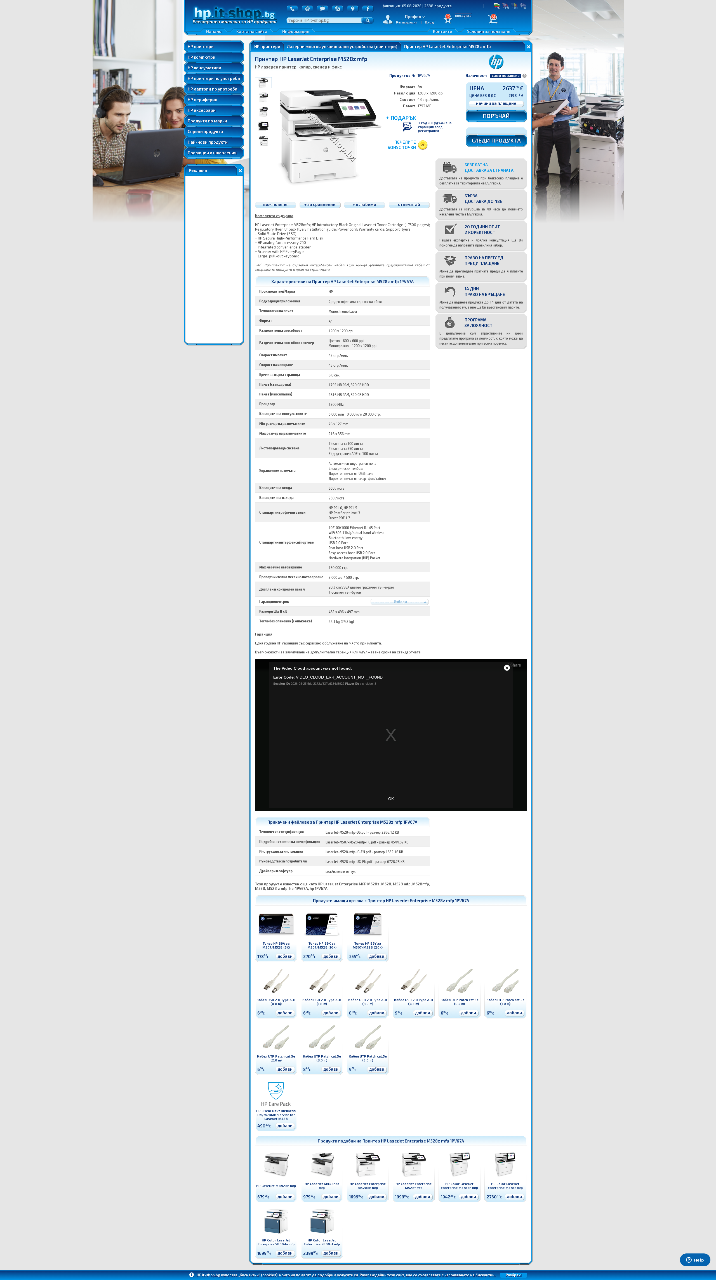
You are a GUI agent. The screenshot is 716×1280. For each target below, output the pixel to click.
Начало (214, 31)
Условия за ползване (488, 31)
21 (422, 144)
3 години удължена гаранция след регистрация (434, 126)
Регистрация (406, 22)
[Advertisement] (214, 259)
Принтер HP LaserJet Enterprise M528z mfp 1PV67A (418, 900)
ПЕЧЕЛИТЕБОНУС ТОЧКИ (402, 144)
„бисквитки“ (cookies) (257, 1275)
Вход (429, 22)
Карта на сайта (251, 31)
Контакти (442, 31)
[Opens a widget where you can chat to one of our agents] (695, 1260)
